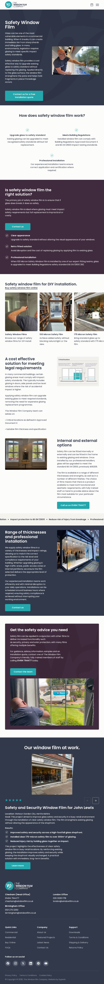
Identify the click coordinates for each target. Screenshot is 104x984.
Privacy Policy (11, 975)
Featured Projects (46, 937)
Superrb (62, 979)
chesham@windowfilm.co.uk (19, 901)
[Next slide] (95, 800)
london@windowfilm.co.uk (66, 901)
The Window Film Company (18, 410)
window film (35, 72)
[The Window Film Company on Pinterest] (38, 963)
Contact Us (42, 947)
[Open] (96, 5)
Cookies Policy (45, 975)
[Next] (95, 315)
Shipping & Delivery (78, 942)
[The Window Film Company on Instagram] (15, 963)
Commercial (11, 932)
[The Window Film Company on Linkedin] (30, 963)
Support (73, 927)
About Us (41, 932)
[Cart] (91, 4)
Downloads (74, 932)
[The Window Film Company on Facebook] (8, 963)
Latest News (43, 942)
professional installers (84, 460)
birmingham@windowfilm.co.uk (20, 912)
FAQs (7, 947)
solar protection (42, 642)
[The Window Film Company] (47, 4)
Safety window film (14, 60)
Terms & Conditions (79, 937)
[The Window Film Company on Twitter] (23, 963)
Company (42, 927)
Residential (10, 937)
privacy (25, 642)
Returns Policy (76, 947)
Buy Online (10, 942)
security (17, 642)
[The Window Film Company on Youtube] (46, 963)
